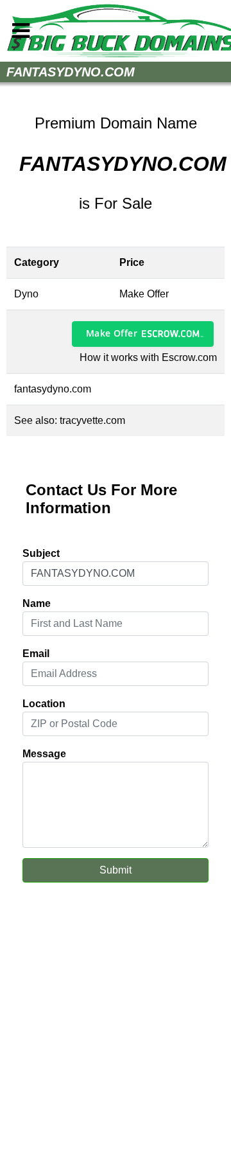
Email (35, 653)
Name (36, 603)
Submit (115, 870)
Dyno (26, 293)
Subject (41, 553)
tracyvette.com (92, 420)
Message (44, 753)
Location (43, 703)
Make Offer (111, 333)
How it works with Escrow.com (148, 357)
